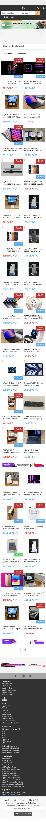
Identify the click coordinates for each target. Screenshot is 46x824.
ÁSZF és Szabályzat (9, 767)
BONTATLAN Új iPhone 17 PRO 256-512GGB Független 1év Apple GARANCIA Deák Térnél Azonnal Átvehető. (34, 183)
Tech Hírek (6, 712)
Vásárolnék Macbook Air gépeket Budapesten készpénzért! (32, 451)
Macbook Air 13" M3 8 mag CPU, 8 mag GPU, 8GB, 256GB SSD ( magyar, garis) (33, 384)
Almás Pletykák (7, 719)
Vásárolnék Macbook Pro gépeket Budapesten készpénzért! (11, 350)
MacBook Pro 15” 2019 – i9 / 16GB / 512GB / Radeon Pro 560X (34, 594)
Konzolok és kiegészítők (10, 748)
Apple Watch (6, 742)
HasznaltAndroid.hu (9, 694)
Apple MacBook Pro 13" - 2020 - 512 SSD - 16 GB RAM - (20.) (11, 216)
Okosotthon (6, 744)
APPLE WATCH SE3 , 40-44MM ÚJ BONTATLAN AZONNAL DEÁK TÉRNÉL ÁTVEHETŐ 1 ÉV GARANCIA (33, 350)
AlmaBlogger (6, 714)
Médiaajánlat (6, 761)
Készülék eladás (8, 17)
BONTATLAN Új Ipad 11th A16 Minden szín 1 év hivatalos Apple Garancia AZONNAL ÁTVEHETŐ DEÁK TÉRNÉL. (11, 594)
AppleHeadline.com (9, 690)
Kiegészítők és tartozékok (11, 729)
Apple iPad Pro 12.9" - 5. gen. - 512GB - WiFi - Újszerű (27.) (11, 628)
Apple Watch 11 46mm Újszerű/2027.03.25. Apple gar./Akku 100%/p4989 (11, 183)
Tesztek (5, 710)
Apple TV (5, 740)
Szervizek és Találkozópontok (12, 784)
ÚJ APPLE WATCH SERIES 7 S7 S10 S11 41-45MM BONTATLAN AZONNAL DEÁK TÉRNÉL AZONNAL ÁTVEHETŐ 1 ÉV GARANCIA (11, 82)
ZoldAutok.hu (7, 692)
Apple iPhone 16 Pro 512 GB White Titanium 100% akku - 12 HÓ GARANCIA (33, 561)
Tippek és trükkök (8, 721)
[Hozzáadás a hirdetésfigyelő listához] (16, 88)
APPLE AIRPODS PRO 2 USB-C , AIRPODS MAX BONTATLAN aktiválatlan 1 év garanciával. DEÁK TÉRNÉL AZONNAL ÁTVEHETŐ (34, 527)
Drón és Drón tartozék (10, 746)
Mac (3, 731)
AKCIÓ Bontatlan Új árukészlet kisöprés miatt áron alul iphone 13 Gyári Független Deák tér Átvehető (33, 628)
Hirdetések (24, 13)
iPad (3, 733)
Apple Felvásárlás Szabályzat (12, 782)
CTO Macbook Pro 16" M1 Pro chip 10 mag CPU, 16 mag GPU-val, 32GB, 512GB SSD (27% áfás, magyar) (33, 494)
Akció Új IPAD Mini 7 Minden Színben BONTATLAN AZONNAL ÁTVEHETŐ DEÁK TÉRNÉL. (12, 149)
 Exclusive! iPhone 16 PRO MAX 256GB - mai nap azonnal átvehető (11, 418)
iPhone (4, 737)
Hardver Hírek (7, 716)
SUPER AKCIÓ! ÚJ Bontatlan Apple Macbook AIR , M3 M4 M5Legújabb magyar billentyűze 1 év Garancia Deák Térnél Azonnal (11, 451)
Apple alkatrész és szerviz (11, 752)
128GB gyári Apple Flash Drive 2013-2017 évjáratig (33, 418)
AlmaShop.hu (7, 686)
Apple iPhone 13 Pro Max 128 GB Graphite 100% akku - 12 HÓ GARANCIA (33, 250)
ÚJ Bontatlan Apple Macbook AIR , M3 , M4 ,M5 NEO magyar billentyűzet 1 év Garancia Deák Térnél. (11, 317)
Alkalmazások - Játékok (10, 723)
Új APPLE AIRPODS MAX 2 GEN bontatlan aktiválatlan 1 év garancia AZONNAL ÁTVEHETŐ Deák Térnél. (33, 317)
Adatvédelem (7, 763)
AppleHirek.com (8, 688)
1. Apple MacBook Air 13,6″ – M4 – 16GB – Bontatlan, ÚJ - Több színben (11, 384)
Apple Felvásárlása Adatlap (11, 780)
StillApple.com (7, 684)
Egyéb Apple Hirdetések (10, 750)
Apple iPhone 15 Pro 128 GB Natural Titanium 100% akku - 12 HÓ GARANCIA (33, 283)
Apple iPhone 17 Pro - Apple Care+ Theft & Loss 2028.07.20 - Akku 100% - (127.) (11, 494)
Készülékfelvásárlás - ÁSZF (11, 769)
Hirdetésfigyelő (7, 765)
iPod (4, 735)
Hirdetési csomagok (9, 773)
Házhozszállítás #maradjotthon (13, 786)
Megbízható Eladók (9, 771)
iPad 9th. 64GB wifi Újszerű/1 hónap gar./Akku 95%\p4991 (11, 561)
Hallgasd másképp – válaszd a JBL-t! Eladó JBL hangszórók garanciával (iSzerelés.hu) (33, 149)
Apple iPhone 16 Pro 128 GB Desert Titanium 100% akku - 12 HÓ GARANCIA (11, 283)
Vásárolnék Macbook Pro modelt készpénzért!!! (33, 116)
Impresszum (6, 758)
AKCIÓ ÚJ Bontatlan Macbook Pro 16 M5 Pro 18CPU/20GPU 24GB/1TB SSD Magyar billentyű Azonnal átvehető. (11, 527)
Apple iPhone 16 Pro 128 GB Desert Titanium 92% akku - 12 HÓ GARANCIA (32, 216)
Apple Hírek (6, 706)
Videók (4, 708)
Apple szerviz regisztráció (11, 778)
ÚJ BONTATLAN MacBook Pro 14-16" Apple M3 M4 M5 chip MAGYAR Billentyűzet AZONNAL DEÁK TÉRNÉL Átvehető (33, 82)
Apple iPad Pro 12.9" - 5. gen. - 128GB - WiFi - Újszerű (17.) (11, 116)
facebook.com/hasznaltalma (12, 794)
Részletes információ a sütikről (26, 807)
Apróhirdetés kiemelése (10, 776)
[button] (3, 31)
